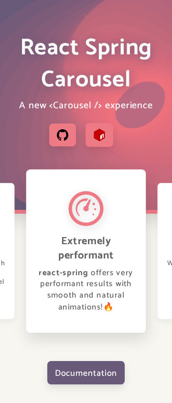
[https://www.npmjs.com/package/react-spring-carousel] (99, 135)
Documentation (86, 372)
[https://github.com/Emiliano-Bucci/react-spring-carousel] (62, 135)
